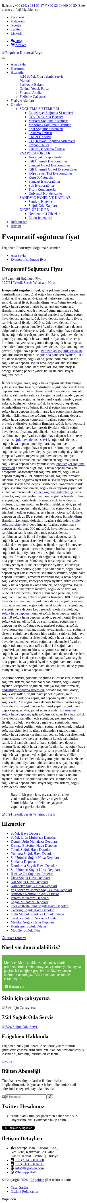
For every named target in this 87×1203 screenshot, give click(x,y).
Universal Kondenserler (45, 193)
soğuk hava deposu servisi (30, 440)
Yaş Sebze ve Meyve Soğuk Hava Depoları (41, 890)
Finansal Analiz (30, 92)
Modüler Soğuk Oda (25, 930)
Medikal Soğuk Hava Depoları (32, 922)
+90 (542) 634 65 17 (29, 5)
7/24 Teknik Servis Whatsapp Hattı (30, 282)
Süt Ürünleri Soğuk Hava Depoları (35, 870)
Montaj (25, 80)
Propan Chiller (39, 145)
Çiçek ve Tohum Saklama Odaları (34, 918)
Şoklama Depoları (23, 862)
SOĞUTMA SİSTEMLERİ (39, 109)
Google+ (17, 25)
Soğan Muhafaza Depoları (29, 902)
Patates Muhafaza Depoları (30, 898)
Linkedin (17, 33)
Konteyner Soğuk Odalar (28, 926)
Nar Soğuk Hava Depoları (29, 882)
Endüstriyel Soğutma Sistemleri (51, 113)
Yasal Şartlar (19, 1187)
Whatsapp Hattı (26, 1172)
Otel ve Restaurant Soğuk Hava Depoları (39, 906)
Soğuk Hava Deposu (25, 833)
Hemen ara (16, 986)
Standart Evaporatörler (44, 181)
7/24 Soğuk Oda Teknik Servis (41, 76)
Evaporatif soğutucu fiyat (28, 259)
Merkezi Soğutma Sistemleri (48, 121)
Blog (19, 41)
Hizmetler (18, 72)
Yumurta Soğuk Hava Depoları (32, 853)
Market (20, 45)
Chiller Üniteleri (40, 137)
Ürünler (16, 105)
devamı (7, 1061)
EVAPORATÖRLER (35, 153)
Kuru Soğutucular (41, 177)
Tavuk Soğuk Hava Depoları (31, 849)
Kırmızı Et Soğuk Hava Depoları (34, 845)
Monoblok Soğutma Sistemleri (50, 125)
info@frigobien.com (29, 1168)
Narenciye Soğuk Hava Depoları (34, 886)
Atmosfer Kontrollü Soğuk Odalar (35, 894)
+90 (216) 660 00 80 (62, 5)
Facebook (18, 17)
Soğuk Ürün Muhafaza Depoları (33, 837)
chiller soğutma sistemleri (52, 492)
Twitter (16, 29)
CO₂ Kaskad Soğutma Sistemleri (52, 141)
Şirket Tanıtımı (15, 938)
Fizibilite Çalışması (33, 96)
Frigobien (37, 1180)
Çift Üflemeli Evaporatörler (48, 161)
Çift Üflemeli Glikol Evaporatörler (53, 169)
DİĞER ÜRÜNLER (34, 210)
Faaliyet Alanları (22, 101)
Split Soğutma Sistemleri (46, 129)
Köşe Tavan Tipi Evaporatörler (50, 173)
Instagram (18, 21)
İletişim (16, 226)
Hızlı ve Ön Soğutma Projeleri (32, 874)
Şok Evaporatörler (41, 185)
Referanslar (19, 222)
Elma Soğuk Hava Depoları (30, 878)
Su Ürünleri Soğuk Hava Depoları (35, 858)
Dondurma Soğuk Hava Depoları (34, 866)
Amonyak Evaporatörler (46, 157)
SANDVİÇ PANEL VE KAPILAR (45, 197)
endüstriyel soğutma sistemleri (23, 690)
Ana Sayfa (18, 64)
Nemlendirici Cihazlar (44, 214)
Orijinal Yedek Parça (34, 88)
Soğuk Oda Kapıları (43, 206)
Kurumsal (18, 68)
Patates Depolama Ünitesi (47, 149)
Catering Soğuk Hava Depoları (32, 910)
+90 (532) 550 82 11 (29, 1164)
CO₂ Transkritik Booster (46, 117)
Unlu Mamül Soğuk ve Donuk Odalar (37, 914)
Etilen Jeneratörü (40, 218)
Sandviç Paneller (40, 201)
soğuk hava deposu (15, 613)
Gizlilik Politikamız (24, 1191)
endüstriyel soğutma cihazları (61, 351)
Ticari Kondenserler (42, 189)
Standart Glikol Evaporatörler (49, 165)
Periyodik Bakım (32, 84)
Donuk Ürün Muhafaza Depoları (34, 841)
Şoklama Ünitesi (40, 133)
